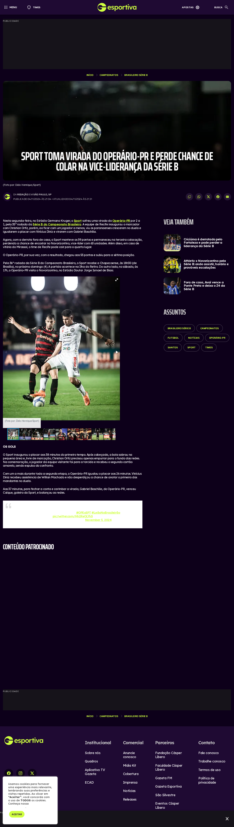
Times (35, 7)
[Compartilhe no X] (208, 196)
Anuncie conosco (129, 755)
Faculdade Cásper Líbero (168, 767)
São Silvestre (165, 795)
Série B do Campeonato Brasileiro (57, 224)
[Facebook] (8, 773)
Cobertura (131, 774)
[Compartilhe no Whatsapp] (199, 196)
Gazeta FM (163, 778)
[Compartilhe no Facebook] (218, 196)
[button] (117, 280)
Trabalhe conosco (211, 761)
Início (89, 75)
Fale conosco (208, 753)
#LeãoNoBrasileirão (106, 512)
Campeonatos (109, 75)
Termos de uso (209, 770)
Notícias (193, 338)
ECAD (89, 782)
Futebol (173, 338)
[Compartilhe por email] (227, 196)
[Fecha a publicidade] (227, 819)
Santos (173, 347)
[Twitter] (32, 773)
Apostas (188, 7)
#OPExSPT (83, 512)
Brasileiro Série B (136, 75)
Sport (78, 220)
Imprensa (130, 782)
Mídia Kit (129, 765)
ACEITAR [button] (17, 814)
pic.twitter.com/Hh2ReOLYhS (73, 516)
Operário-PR (121, 220)
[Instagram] (20, 773)
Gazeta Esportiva (168, 786)
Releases (130, 799)
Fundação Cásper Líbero (168, 755)
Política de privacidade (207, 780)
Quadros (91, 761)
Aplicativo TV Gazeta (95, 772)
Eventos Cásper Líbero (167, 805)
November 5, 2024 (98, 520)
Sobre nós (92, 753)
